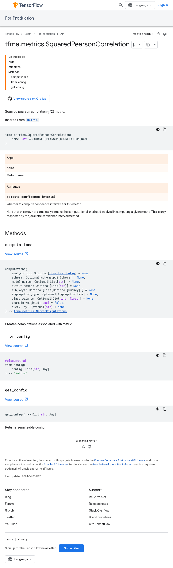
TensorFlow (12, 33)
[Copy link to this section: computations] (36, 245)
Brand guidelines (100, 517)
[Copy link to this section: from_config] (34, 336)
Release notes (98, 503)
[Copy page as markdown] (148, 44)
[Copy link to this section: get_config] (31, 390)
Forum (9, 503)
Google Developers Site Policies (111, 464)
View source (14, 254)
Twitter (10, 517)
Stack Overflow (99, 510)
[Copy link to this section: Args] (18, 158)
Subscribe (71, 548)
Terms (9, 539)
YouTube (11, 524)
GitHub (9, 510)
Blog (8, 497)
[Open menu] (7, 5)
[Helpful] (158, 34)
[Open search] (120, 5)
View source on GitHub (30, 98)
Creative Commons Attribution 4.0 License (119, 460)
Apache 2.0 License (56, 464)
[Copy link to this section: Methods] (30, 233)
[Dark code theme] (157, 129)
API (62, 33)
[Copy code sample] (164, 129)
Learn (28, 33)
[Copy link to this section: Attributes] (24, 186)
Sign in (163, 5)
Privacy (22, 539)
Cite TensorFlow (99, 524)
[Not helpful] (165, 34)
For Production (19, 18)
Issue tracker (97, 497)
